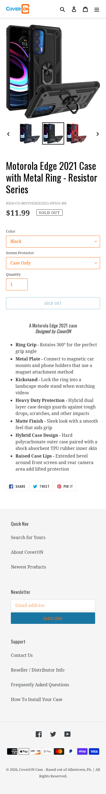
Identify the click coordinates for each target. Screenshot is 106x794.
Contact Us (22, 655)
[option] (30, 133)
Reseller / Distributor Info (37, 670)
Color (10, 231)
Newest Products (28, 567)
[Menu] (96, 9)
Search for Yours (28, 537)
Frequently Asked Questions (40, 685)
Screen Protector (20, 252)
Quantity (13, 274)
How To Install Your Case (37, 699)
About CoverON (27, 552)
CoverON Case (31, 769)
